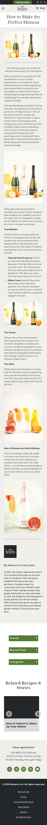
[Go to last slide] (9, 714)
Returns (23, 812)
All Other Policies (23, 817)
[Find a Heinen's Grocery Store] (37, 2)
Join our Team (22, 2)
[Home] (20, 8)
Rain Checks (23, 807)
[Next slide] (38, 714)
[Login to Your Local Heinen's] (41, 2)
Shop (42, 8)
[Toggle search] (45, 2)
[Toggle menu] (3, 8)
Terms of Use (23, 792)
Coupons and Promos (23, 802)
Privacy (23, 797)
